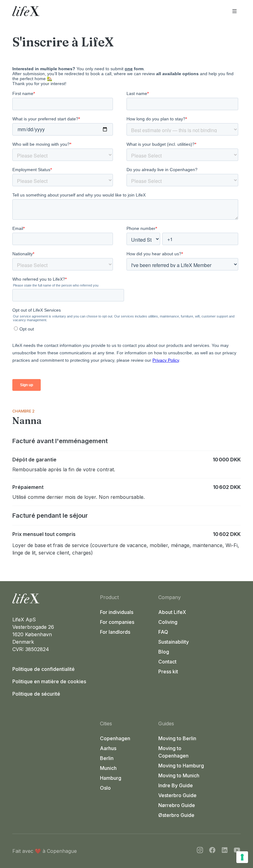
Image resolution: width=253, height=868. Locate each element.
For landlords (115, 632)
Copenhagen (115, 738)
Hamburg (110, 778)
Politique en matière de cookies (49, 681)
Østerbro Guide (176, 815)
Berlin (107, 758)
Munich (108, 768)
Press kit (168, 671)
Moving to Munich (178, 775)
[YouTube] (237, 851)
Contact (167, 662)
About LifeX (172, 612)
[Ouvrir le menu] (234, 11)
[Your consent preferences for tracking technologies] (242, 857)
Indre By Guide (175, 785)
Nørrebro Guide (176, 805)
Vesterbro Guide (177, 795)
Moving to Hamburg (181, 765)
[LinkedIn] (224, 851)
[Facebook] (212, 851)
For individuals (116, 612)
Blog (163, 652)
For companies (117, 622)
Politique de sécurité (36, 694)
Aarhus (108, 748)
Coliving (167, 622)
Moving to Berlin (177, 738)
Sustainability (173, 642)
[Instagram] (200, 851)
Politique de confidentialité (43, 669)
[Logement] (53, 598)
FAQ (163, 632)
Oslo (105, 788)
